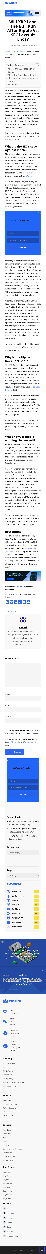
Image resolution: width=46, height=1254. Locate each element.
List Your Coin (8, 1116)
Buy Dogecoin (8, 1191)
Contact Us (7, 1134)
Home (7, 51)
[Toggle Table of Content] (36, 65)
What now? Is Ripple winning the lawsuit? (22, 80)
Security (6, 1145)
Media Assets (8, 1071)
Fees (5, 1141)
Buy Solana (7, 1180)
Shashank (13, 45)
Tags (9, 870)
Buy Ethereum (8, 1176)
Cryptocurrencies (19, 51)
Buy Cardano (8, 1199)
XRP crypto (28, 176)
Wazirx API (7, 1112)
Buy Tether (7, 1187)
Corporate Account (10, 1104)
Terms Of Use (8, 1075)
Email (7, 705)
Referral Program (9, 1108)
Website (8, 716)
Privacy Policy (16, 742)
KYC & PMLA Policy (10, 1086)
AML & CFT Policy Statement (13, 1082)
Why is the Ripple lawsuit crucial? (23, 75)
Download (7, 1100)
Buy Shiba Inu (8, 1195)
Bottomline (12, 84)
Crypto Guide (8, 1153)
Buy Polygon (7, 1183)
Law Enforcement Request (12, 1149)
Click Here (19, 586)
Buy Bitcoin (7, 1172)
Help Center (7, 1130)
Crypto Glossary (9, 1156)
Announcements (9, 1063)
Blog (4, 1137)
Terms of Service (30, 742)
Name (8, 694)
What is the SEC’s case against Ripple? (21, 70)
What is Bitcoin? (9, 1160)
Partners (6, 1067)
